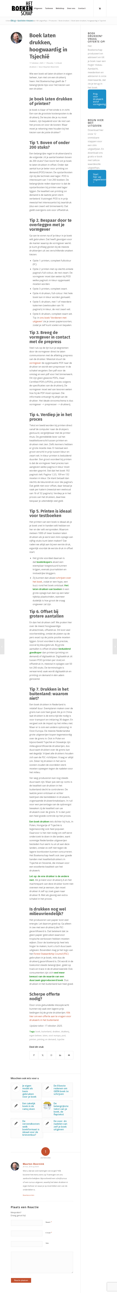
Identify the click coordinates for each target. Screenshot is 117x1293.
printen (32, 1039)
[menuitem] (38, 8)
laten (45, 1035)
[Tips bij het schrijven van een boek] (2, 646)
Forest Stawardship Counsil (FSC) (51, 953)
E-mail (49, 1232)
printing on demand (46, 1039)
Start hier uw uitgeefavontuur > (99, 178)
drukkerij (65, 1031)
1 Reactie (49, 63)
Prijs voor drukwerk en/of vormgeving (99, 99)
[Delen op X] (42, 1055)
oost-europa (54, 1035)
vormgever (35, 363)
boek (38, 1031)
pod (63, 1035)
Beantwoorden (28, 1195)
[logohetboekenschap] (25, 8)
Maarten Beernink (51, 67)
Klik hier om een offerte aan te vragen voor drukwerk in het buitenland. (50, 1016)
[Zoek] (89, 8)
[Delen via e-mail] (69, 1055)
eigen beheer (35, 1035)
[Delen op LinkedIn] (60, 1055)
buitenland (46, 1031)
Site (47, 1243)
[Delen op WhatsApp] (51, 1055)
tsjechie (60, 1039)
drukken (56, 1031)
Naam (49, 1222)
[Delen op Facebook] (34, 1055)
